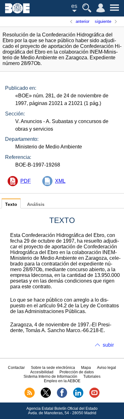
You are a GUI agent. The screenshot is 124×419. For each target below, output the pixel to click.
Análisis (36, 204)
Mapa (86, 367)
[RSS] (29, 396)
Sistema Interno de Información (50, 376)
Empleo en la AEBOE (62, 381)
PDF (25, 181)
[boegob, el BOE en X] (46, 396)
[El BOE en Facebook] (62, 396)
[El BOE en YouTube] (94, 396)
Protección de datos (76, 372)
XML (60, 181)
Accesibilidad (41, 372)
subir (108, 345)
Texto (11, 204)
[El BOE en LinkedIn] (78, 396)
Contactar (16, 367)
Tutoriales (91, 376)
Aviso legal (106, 367)
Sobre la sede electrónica (53, 367)
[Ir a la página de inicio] (17, 11)
